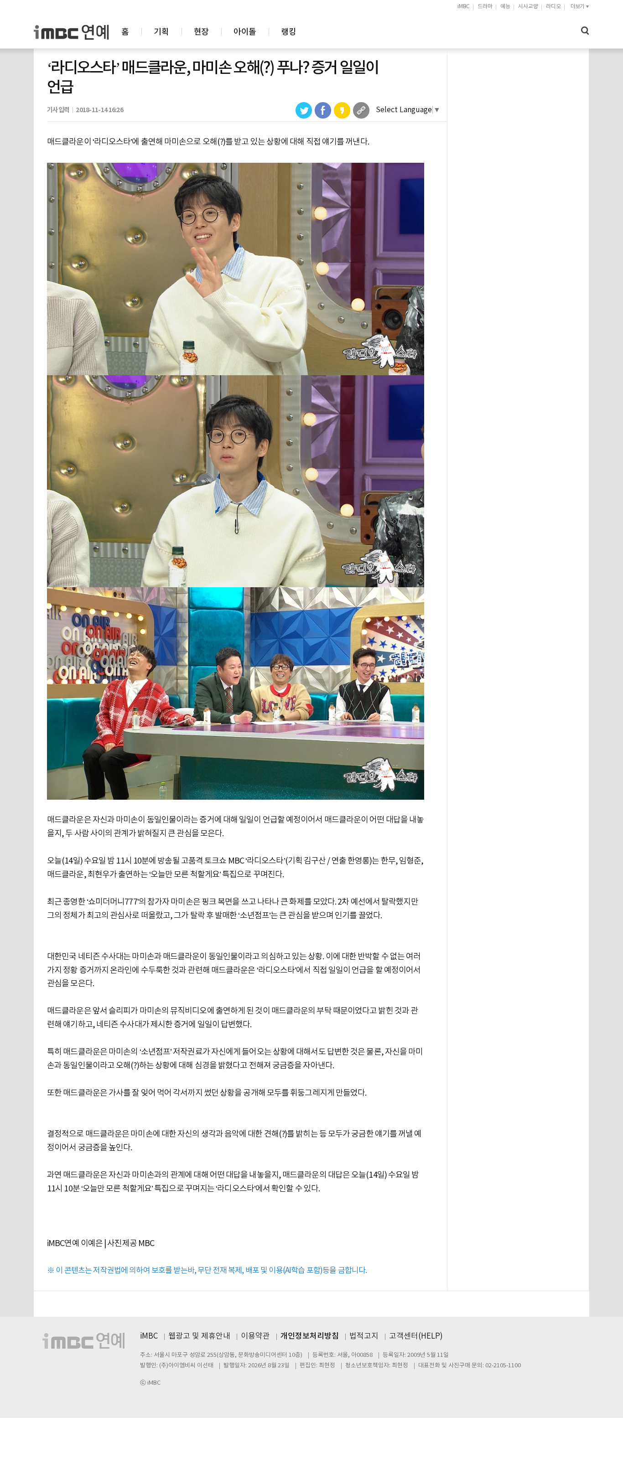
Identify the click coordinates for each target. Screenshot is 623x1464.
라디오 (553, 7)
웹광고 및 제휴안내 (199, 1336)
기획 (161, 32)
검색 (585, 30)
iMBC (463, 7)
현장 (201, 32)
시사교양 (528, 7)
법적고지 (364, 1336)
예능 (505, 7)
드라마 (485, 7)
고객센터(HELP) (416, 1336)
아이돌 (245, 32)
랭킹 (288, 32)
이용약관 (255, 1336)
